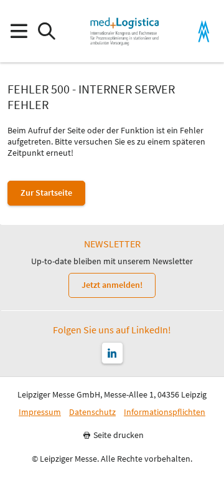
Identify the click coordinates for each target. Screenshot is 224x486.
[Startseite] (124, 31)
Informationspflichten (164, 412)
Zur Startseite (46, 192)
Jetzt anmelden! (112, 284)
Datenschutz (92, 412)
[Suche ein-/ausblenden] (46, 31)
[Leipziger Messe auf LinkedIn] (112, 353)
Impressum (40, 412)
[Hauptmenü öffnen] (18, 31)
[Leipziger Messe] (204, 31)
